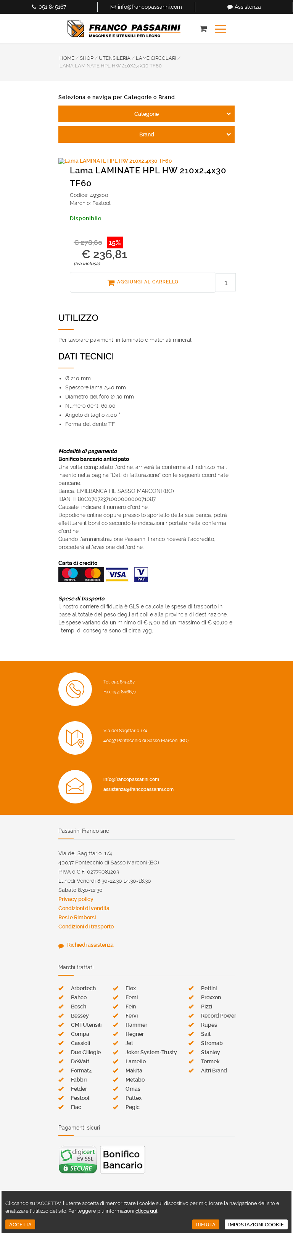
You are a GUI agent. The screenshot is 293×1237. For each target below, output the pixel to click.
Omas (133, 1089)
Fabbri (79, 1080)
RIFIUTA (206, 1224)
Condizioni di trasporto (86, 926)
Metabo (135, 1080)
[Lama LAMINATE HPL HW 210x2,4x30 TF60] (146, 161)
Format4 (81, 1070)
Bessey (80, 1016)
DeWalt (80, 1061)
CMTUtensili (86, 1025)
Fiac (76, 1107)
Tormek (210, 1061)
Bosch (78, 1006)
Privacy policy (75, 899)
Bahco (79, 997)
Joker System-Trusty (151, 1052)
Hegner (135, 1034)
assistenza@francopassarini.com (138, 789)
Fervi (132, 1016)
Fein (131, 1006)
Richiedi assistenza (90, 945)
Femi (132, 997)
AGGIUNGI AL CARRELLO (148, 282)
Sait (206, 1034)
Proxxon (211, 997)
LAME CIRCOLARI (156, 58)
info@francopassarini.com (150, 7)
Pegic (133, 1107)
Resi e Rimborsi (77, 917)
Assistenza (248, 7)
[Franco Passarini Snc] (124, 28)
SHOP (86, 58)
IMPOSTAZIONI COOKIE (256, 1224)
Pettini (209, 988)
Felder (79, 1089)
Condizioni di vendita (83, 908)
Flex (131, 988)
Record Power (218, 1016)
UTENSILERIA (114, 58)
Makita (134, 1070)
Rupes (209, 1025)
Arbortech (83, 988)
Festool (80, 1098)
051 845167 (52, 7)
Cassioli (80, 1043)
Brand (146, 134)
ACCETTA (20, 1224)
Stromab (212, 1043)
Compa (80, 1034)
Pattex (134, 1098)
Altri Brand (214, 1070)
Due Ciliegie (86, 1052)
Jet (129, 1043)
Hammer (136, 1025)
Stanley (210, 1052)
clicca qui (146, 1211)
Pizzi (206, 1006)
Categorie (146, 114)
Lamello (136, 1061)
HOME (67, 58)
